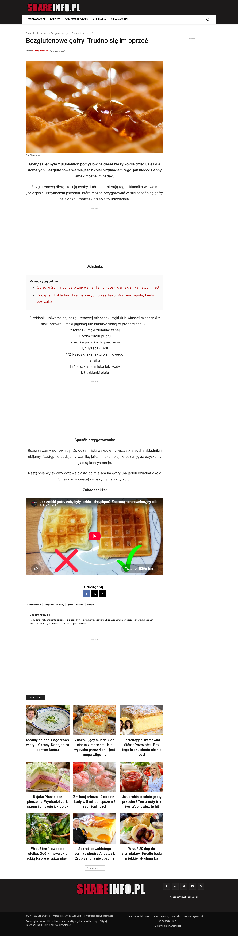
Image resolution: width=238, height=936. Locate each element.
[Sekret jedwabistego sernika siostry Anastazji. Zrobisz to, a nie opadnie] (95, 828)
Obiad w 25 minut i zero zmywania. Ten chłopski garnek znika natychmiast (98, 287)
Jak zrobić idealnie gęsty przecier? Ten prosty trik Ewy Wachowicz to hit (142, 802)
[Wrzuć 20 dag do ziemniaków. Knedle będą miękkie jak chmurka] (141, 828)
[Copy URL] (102, 593)
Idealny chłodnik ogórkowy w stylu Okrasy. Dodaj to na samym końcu (47, 745)
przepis (90, 604)
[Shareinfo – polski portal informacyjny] (54, 7)
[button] (208, 19)
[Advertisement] (94, 234)
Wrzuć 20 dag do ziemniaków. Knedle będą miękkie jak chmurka (142, 854)
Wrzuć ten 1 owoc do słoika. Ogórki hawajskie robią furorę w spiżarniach (48, 854)
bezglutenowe (34, 604)
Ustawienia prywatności (168, 925)
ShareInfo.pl (32, 33)
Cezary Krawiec (40, 50)
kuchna (79, 604)
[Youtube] (192, 886)
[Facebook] (86, 593)
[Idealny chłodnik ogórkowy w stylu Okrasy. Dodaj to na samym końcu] (48, 720)
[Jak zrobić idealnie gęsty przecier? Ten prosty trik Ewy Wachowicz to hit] (141, 777)
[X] (94, 593)
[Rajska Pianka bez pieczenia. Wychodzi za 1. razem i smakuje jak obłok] (48, 777)
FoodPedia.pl (191, 897)
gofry (70, 604)
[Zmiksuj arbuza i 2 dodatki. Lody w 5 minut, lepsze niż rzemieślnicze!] (95, 777)
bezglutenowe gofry (54, 604)
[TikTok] (175, 886)
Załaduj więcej (93, 867)
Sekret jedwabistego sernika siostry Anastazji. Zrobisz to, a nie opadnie (94, 854)
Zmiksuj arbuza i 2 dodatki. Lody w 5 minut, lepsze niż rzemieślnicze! (94, 802)
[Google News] (201, 886)
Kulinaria (44, 33)
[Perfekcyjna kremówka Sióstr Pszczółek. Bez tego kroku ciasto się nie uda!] (141, 720)
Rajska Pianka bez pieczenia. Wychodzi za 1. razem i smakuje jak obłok (47, 802)
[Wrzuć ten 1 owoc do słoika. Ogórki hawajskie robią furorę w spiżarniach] (48, 828)
